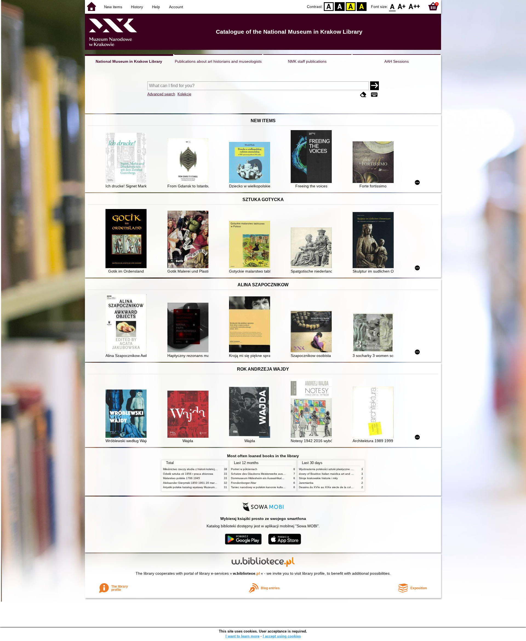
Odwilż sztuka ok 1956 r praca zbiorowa (188, 473)
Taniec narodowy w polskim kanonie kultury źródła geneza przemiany (274, 487)
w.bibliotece (246, 573)
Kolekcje (184, 94)
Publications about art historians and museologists (218, 61)
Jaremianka (306, 482)
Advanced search (161, 94)
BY (362, 6)
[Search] (374, 85)
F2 (414, 6)
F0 (392, 6)
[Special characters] (374, 94)
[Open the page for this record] (127, 158)
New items (113, 7)
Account (176, 7)
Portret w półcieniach (244, 469)
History (137, 7)
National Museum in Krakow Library (129, 61)
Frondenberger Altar (243, 482)
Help (156, 7)
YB (351, 6)
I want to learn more (242, 636)
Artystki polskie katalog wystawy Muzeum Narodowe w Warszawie (204, 487)
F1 (401, 6)
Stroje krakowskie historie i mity (318, 478)
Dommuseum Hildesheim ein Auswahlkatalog (259, 478)
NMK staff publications (307, 61)
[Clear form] (363, 94)
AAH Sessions (396, 61)
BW (339, 6)
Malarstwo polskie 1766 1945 (181, 478)
